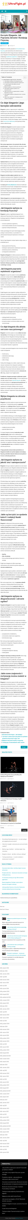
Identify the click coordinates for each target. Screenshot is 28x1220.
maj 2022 (4, 1070)
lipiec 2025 (4, 1006)
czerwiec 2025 (5, 1009)
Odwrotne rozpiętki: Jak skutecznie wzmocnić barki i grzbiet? (14, 845)
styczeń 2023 (5, 1047)
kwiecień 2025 (5, 1014)
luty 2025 (4, 1020)
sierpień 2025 (5, 1003)
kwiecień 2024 (5, 1029)
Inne (3, 906)
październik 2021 (6, 1091)
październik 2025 (6, 997)
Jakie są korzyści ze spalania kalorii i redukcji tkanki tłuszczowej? (14, 92)
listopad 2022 (5, 1053)
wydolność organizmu (11, 56)
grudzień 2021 (5, 1085)
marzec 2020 (5, 1146)
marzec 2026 (5, 982)
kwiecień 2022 (5, 1073)
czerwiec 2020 (5, 1137)
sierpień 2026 (5, 968)
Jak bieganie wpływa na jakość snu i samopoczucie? (12, 89)
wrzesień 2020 (5, 1129)
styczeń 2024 (5, 1035)
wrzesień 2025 (5, 1000)
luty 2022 (4, 1079)
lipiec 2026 (4, 971)
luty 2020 (4, 1149)
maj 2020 (4, 1140)
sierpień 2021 (5, 1096)
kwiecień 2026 (5, 979)
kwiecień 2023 (5, 1041)
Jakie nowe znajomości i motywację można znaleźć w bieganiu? (14, 98)
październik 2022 (6, 1055)
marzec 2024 (5, 1032)
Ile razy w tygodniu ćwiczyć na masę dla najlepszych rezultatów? (11, 775)
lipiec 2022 (4, 1064)
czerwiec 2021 (5, 1102)
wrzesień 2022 (5, 1058)
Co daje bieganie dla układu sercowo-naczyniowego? (12, 85)
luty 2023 (4, 1044)
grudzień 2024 (5, 1023)
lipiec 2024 (4, 1026)
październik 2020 (6, 1126)
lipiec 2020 (4, 1134)
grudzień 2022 (5, 1050)
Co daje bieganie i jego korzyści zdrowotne (11, 79)
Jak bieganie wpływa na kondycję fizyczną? (13, 81)
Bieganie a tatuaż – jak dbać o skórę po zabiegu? (14, 854)
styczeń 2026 (5, 988)
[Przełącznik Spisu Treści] (24, 77)
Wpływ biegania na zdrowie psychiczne (13, 87)
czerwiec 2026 (5, 974)
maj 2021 (4, 1105)
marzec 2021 (5, 1111)
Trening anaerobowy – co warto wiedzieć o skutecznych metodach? (12, 858)
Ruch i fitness (4, 43)
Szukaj (2, 827)
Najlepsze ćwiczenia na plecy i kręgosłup (12, 740)
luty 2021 (4, 1114)
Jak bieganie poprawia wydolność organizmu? (14, 82)
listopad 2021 (5, 1088)
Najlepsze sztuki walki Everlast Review (11, 1196)
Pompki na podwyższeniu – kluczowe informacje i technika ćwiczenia (24, 747)
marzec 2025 (5, 1017)
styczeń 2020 (5, 1152)
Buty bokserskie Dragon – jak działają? (12, 734)
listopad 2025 (5, 994)
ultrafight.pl (12, 45)
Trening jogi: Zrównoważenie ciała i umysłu (13, 742)
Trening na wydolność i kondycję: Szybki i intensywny (11, 799)
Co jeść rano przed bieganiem (9, 1208)
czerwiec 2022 (5, 1067)
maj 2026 (4, 976)
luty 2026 (4, 985)
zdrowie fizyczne (16, 380)
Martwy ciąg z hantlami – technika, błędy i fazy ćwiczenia (13, 850)
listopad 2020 (5, 1123)
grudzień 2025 (5, 991)
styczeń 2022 (5, 1082)
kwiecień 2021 (5, 1108)
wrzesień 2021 (5, 1093)
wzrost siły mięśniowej (9, 121)
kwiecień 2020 (5, 1143)
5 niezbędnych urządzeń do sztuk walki (11, 823)
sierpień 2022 (5, 1061)
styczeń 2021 (5, 1117)
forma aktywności (11, 184)
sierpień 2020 (5, 1132)
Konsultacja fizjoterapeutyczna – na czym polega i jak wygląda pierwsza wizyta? (14, 840)
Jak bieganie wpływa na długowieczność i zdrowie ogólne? (15, 95)
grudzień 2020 (5, 1120)
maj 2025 (4, 1012)
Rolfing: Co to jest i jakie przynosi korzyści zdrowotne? (5, 747)
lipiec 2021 (4, 1099)
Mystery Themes (19, 1218)
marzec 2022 (5, 1076)
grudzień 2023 (5, 1038)
